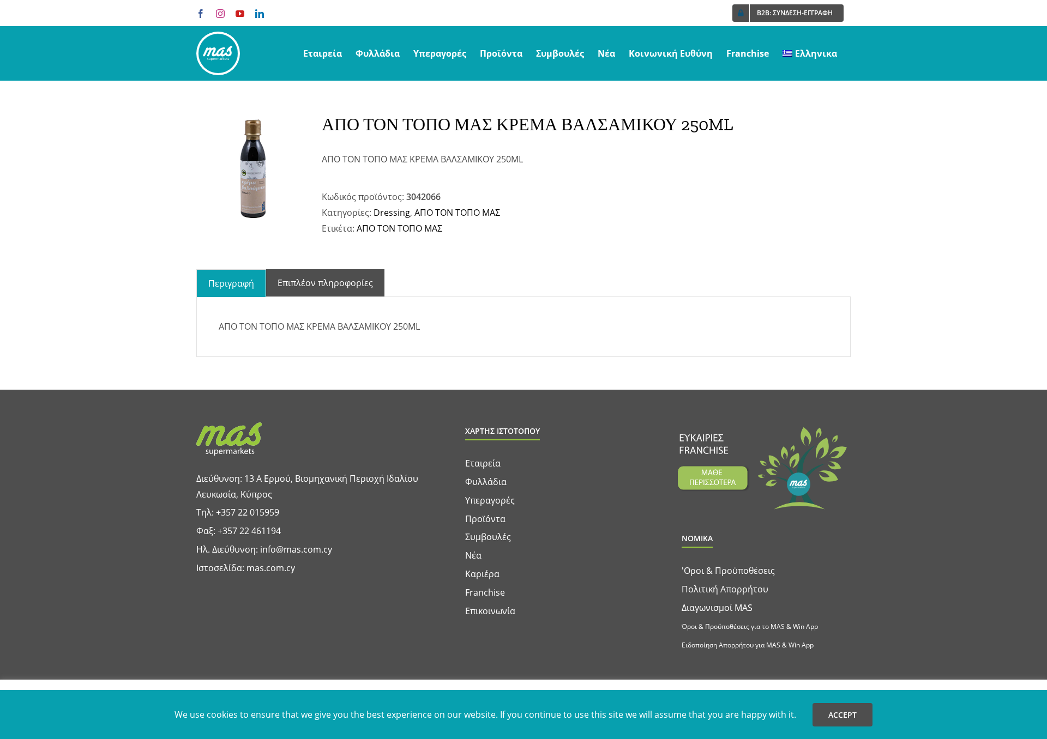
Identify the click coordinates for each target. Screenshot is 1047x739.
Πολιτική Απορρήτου (725, 589)
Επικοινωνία (490, 611)
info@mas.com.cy (296, 549)
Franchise (485, 592)
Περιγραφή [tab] (231, 283)
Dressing (392, 213)
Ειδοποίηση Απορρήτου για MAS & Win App (748, 645)
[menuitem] (810, 53)
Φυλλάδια (486, 482)
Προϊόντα (485, 519)
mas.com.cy (270, 568)
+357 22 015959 (247, 512)
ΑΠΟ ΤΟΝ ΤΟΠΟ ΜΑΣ (457, 213)
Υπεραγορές (490, 500)
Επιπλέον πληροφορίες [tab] (325, 283)
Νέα (473, 555)
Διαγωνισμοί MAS (717, 608)
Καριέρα (482, 574)
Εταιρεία (483, 463)
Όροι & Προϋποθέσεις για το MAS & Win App (750, 626)
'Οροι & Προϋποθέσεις (728, 571)
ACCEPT (842, 715)
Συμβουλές (488, 537)
